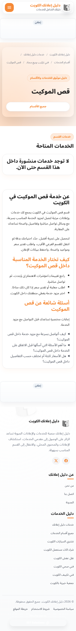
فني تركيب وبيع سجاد (37, 63)
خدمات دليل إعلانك (34, 55)
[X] (56, 461)
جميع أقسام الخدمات (62, 533)
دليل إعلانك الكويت (45, 5)
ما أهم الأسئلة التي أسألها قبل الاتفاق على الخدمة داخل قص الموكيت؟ (41, 347)
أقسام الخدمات (62, 63)
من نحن (69, 486)
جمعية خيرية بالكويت (62, 583)
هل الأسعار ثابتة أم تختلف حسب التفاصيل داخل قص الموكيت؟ (40, 358)
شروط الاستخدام (40, 609)
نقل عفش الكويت (64, 558)
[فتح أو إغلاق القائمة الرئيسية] (9, 7)
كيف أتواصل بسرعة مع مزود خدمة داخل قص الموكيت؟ (39, 336)
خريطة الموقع (20, 609)
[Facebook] (66, 461)
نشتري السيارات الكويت (60, 541)
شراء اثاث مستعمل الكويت (59, 550)
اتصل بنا (69, 494)
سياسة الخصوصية (63, 609)
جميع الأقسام (38, 106)
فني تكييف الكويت (63, 575)
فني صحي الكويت (64, 566)
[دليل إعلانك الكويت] (65, 423)
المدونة (70, 502)
